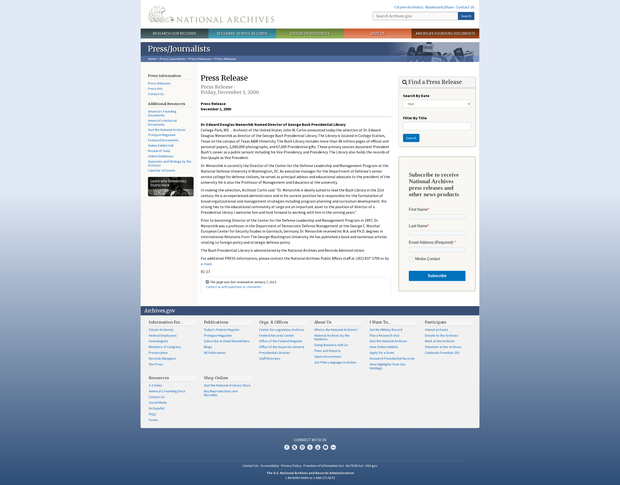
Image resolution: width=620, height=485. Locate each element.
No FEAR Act (354, 465)
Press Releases (200, 59)
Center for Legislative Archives (281, 329)
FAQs (152, 414)
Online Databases (161, 156)
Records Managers (162, 358)
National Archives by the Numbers (331, 337)
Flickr (333, 447)
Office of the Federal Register (280, 341)
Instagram (302, 447)
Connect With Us (310, 439)
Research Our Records (174, 33)
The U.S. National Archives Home (211, 14)
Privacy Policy (291, 465)
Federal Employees (163, 335)
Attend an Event (436, 329)
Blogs (208, 347)
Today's (222, 329)
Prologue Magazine (218, 335)
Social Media (158, 402)
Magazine (162, 135)
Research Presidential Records (392, 358)
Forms (153, 420)
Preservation (158, 352)
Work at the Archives (440, 341)
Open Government (327, 356)
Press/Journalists (172, 59)
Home (152, 59)
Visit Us (378, 33)
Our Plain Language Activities (335, 362)
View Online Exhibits (384, 347)
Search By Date (416, 95)
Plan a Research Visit (384, 335)
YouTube (318, 447)
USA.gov (371, 465)
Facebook (287, 447)
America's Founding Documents (445, 33)
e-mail (206, 263)
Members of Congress (165, 347)
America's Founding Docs (167, 391)
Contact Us (465, 7)
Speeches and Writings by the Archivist (169, 163)
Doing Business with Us (331, 345)
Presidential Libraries (274, 352)
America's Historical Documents (162, 122)
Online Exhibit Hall (160, 145)
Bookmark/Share (440, 7)
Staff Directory (269, 358)
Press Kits (155, 88)
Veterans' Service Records (242, 33)
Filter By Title (415, 117)
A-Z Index (155, 385)
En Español (156, 408)
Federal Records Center (276, 335)
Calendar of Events (161, 170)
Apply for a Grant (382, 352)
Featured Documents (163, 140)
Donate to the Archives (441, 335)
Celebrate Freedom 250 (442, 352)
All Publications (215, 352)
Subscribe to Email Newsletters (227, 341)
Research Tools (159, 151)
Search (466, 16)
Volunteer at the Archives (443, 347)
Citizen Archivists (409, 7)
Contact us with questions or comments (233, 287)
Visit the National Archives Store (227, 385)
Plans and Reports (327, 351)
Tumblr (310, 447)
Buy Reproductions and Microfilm (221, 393)
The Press (156, 364)
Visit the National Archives (167, 130)
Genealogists (158, 341)
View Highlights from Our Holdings (387, 366)
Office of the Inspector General (281, 347)
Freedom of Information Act (323, 465)
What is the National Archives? (336, 329)
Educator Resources (310, 33)
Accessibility (270, 465)
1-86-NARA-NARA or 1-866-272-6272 (310, 478)
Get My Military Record (386, 329)
